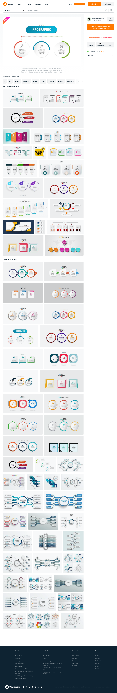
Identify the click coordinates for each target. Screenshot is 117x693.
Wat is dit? (103, 51)
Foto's (20, 4)
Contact (74, 658)
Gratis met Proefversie (100, 27)
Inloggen (108, 4)
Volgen (111, 20)
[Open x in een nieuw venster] (38, 687)
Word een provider (75, 664)
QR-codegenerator (21, 678)
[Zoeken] (106, 10)
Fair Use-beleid (106, 687)
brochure (26, 81)
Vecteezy (18, 658)
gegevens (70, 81)
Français (98, 666)
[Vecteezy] (5, 4)
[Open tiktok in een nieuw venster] (35, 687)
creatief (60, 81)
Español (97, 658)
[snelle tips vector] (39, 152)
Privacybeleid (97, 687)
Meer (46, 4)
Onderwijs (18, 666)
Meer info (91, 56)
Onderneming (19, 663)
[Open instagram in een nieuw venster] (26, 687)
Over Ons (75, 661)
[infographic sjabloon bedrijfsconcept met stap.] (61, 168)
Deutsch (97, 663)
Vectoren (11, 4)
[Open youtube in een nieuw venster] (41, 687)
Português (98, 661)
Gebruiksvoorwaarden (86, 687)
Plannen (70, 4)
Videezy (17, 661)
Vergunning (46, 655)
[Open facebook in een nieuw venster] (23, 687)
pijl (10, 81)
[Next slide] (81, 81)
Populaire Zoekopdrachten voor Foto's (52, 668)
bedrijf (35, 81)
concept (51, 81)
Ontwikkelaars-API (21, 669)
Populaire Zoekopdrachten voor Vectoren (52, 664)
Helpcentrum (76, 655)
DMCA (44, 658)
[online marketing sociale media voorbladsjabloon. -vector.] (18, 227)
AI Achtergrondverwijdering (24, 676)
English (97, 655)
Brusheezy (18, 655)
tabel (43, 81)
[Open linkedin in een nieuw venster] (29, 687)
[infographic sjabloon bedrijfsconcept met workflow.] (40, 227)
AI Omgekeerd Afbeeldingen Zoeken (24, 672)
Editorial (38, 4)
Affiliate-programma (49, 661)
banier (17, 81)
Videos (29, 4)
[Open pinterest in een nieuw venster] (32, 687)
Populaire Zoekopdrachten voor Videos (52, 672)
